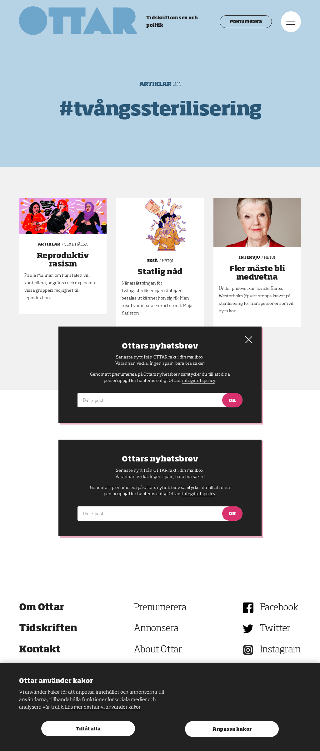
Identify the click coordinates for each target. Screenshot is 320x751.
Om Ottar (41, 607)
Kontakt (39, 650)
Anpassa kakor (232, 729)
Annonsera (156, 628)
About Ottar (158, 650)
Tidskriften (48, 628)
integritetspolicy (198, 494)
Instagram (280, 650)
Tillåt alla (88, 729)
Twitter (275, 628)
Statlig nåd (160, 272)
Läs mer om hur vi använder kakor (103, 707)
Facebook (279, 607)
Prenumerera (246, 22)
